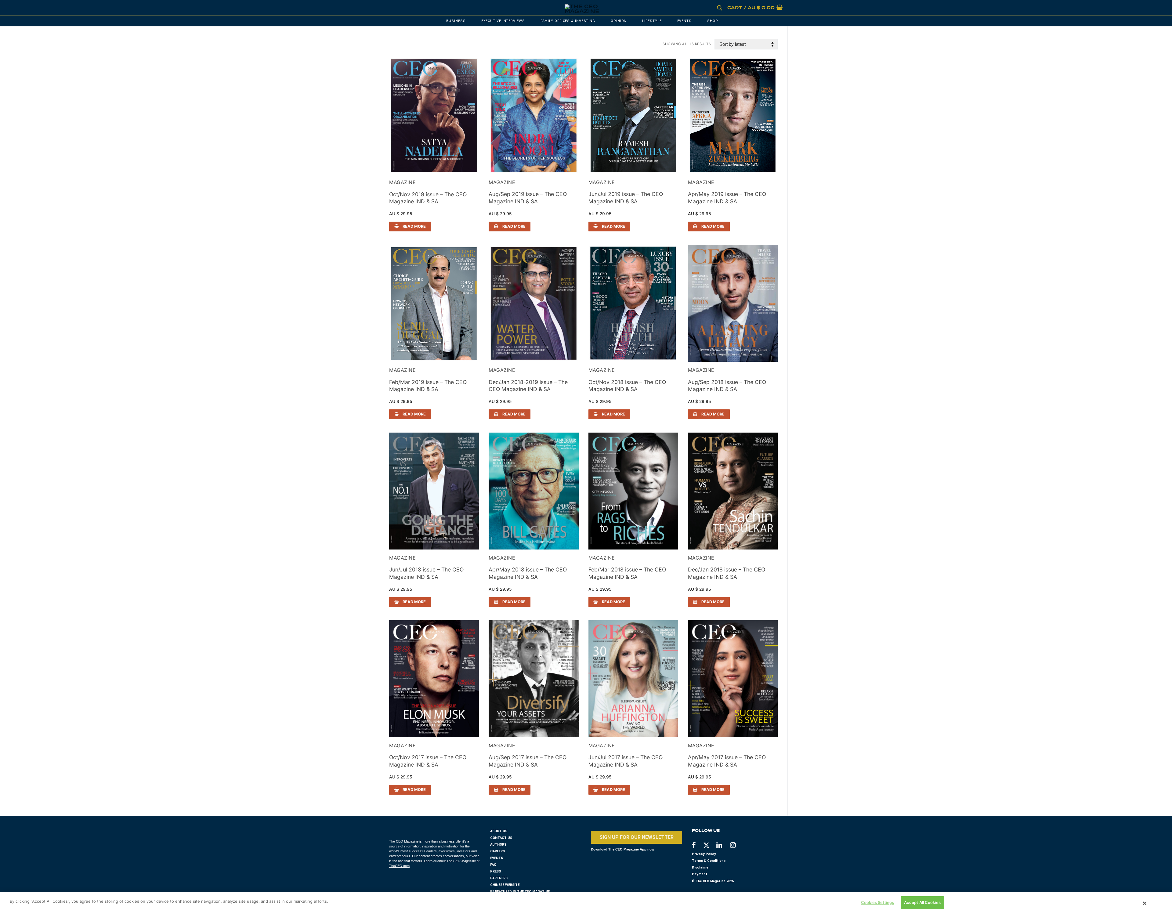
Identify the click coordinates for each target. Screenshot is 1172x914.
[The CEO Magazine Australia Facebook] (697, 846)
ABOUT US (498, 831)
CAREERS (497, 851)
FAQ (493, 865)
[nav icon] (398, 8)
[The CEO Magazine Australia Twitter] (709, 846)
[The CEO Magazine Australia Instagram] (737, 846)
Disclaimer (701, 867)
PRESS (495, 871)
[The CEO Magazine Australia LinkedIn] (723, 846)
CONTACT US (501, 838)
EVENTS (496, 858)
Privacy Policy (704, 854)
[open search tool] (719, 8)
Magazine (402, 182)
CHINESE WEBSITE (504, 885)
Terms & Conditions (708, 861)
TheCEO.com (399, 866)
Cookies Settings (877, 902)
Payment (699, 874)
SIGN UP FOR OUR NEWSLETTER (636, 837)
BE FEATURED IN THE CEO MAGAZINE (520, 892)
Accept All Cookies (922, 902)
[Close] (1145, 903)
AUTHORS (498, 845)
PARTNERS (499, 878)
